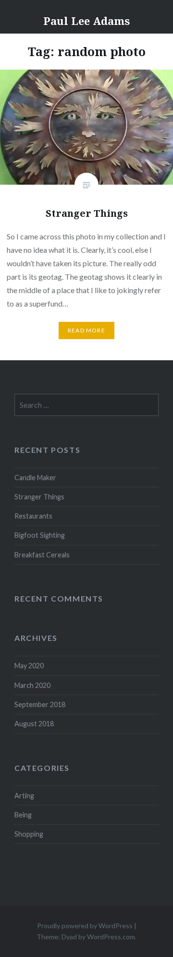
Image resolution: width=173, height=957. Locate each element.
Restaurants (33, 516)
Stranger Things (39, 497)
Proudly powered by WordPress (85, 926)
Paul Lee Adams (86, 20)
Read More (86, 330)
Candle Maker (35, 477)
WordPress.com (111, 937)
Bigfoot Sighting (39, 535)
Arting (24, 796)
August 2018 (34, 724)
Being (23, 815)
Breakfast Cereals (42, 555)
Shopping (28, 834)
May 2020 (29, 666)
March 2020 (32, 685)
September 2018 (39, 704)
